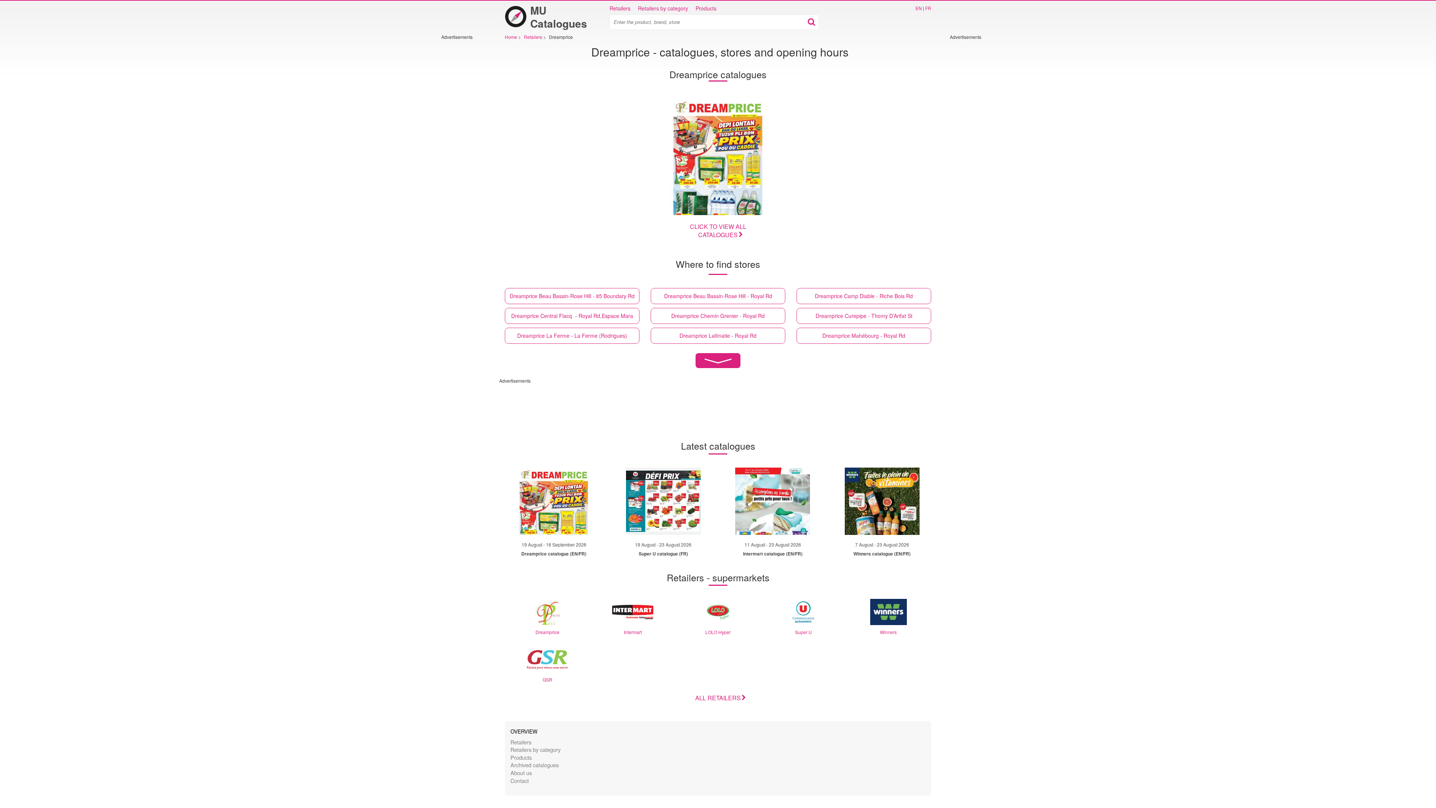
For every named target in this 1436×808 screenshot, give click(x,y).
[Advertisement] (463, 152)
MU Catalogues (558, 17)
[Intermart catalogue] (772, 501)
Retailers (620, 8)
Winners (888, 632)
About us (521, 773)
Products (706, 8)
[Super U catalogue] (663, 501)
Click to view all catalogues (718, 230)
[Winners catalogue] (882, 501)
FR (928, 8)
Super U (803, 632)
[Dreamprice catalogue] (718, 156)
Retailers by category (663, 8)
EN (918, 8)
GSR (547, 679)
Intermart (633, 632)
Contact (519, 780)
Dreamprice (547, 632)
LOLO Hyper (718, 632)
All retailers (718, 698)
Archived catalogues (534, 765)
